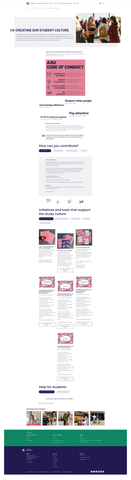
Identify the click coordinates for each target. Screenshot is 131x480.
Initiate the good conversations (46, 218)
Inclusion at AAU (86, 218)
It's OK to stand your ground (72, 150)
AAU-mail (55, 438)
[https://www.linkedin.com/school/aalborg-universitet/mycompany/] (101, 472)
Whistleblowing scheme (68, 471)
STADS (54, 436)
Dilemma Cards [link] (80, 266)
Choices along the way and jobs (65, 3)
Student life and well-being (42, 3)
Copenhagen (29, 440)
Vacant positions (83, 459)
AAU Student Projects (57, 442)
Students (33, 3)
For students (55, 461)
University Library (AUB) (84, 457)
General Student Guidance (58, 440)
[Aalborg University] (28, 3)
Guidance (56, 3)
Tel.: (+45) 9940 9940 (30, 458)
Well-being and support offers (63, 391)
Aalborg (28, 436)
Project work (76, 3)
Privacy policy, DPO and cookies (42, 471)
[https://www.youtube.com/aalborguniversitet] (99, 472)
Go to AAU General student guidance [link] (65, 270)
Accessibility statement (56, 471)
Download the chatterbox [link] (45, 261)
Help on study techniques (45, 222)
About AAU (55, 455)
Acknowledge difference (45, 150)
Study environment (75, 218)
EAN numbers (82, 455)
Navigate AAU (82, 438)
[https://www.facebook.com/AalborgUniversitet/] (92, 472)
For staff (54, 463)
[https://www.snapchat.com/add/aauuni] (103, 472)
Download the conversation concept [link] (46, 324)
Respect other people (58, 150)
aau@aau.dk (28, 459)
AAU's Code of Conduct (51, 54)
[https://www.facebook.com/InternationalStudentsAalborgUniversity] (94, 472)
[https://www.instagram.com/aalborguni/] (96, 472)
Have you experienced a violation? (46, 391)
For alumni (55, 459)
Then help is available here (47, 403)
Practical (51, 3)
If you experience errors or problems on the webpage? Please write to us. (91, 441)
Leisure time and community (61, 218)
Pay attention (83, 150)
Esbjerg (27, 438)
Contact (81, 436)
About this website (30, 471)
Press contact (56, 466)
